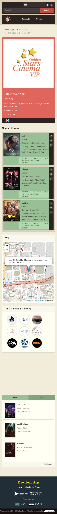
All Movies (48, 464)
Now (15, 397)
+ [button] (7, 245)
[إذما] (11, 144)
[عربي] (52, 5)
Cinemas (21, 29)
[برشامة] (11, 211)
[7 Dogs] (11, 178)
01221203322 (10, 115)
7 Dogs (24, 169)
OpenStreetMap (39, 300)
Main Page (9, 29)
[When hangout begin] (8, 19)
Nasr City (8, 98)
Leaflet (28, 300)
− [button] (7, 249)
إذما (23, 136)
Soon (41, 397)
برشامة (24, 203)
